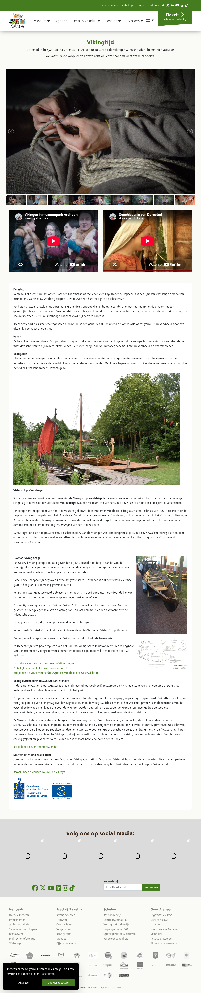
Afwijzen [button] (23, 982)
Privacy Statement (162, 938)
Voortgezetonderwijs (116, 924)
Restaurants (16, 933)
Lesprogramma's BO (115, 919)
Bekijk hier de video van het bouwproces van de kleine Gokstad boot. (56, 672)
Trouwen (61, 919)
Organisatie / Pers (161, 915)
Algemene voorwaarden (165, 943)
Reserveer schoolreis (115, 938)
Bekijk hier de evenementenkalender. (35, 746)
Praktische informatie (22, 938)
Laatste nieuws (109, 5)
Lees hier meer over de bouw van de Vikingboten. (44, 663)
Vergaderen (63, 929)
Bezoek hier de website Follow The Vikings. (39, 772)
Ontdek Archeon (19, 915)
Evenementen (17, 919)
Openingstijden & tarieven (119, 933)
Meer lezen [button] (48, 973)
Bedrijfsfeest (63, 933)
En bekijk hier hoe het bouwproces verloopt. (41, 668)
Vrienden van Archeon (164, 929)
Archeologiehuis (19, 924)
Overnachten (64, 924)
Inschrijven (151, 887)
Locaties (61, 938)
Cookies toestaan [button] (58, 982)
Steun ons (157, 933)
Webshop (127, 5)
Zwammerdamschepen (23, 929)
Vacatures (157, 924)
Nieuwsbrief (110, 881)
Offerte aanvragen (67, 943)
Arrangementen (65, 915)
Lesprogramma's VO (115, 929)
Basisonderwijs (112, 915)
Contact (140, 5)
